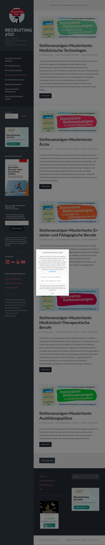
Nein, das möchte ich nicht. (51, 281)
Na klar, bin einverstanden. (51, 277)
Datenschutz (52, 271)
